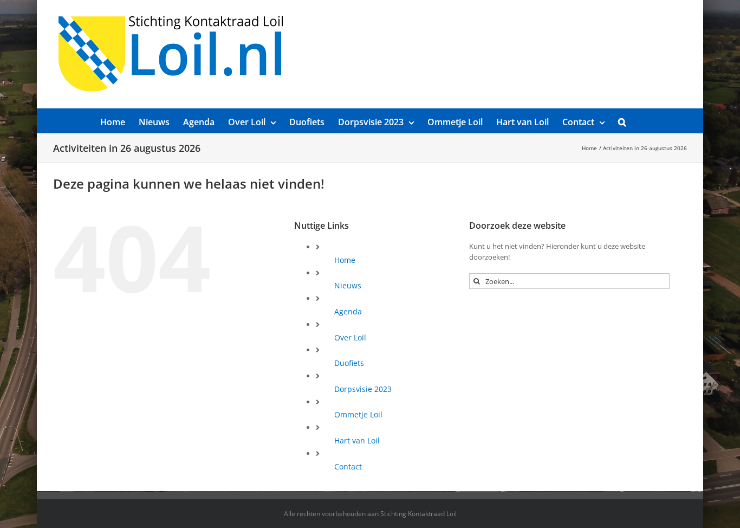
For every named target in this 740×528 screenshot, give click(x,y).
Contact (348, 466)
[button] (622, 120)
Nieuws (347, 285)
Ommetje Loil (358, 414)
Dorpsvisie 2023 (363, 389)
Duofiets (349, 363)
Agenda (348, 311)
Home (344, 260)
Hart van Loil (357, 440)
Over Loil (350, 337)
